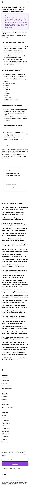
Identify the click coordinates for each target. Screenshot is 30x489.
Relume (10, 483)
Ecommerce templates (7, 386)
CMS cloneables (5, 404)
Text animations (5, 401)
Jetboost (21, 482)
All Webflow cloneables (7, 407)
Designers (4, 425)
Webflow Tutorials (6, 423)
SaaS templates (5, 383)
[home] (3, 2)
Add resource (5, 441)
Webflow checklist (6, 428)
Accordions (4, 399)
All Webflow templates (7, 388)
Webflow (3, 482)
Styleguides (4, 396)
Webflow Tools (5, 420)
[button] (27, 2)
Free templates (5, 380)
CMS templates (5, 378)
